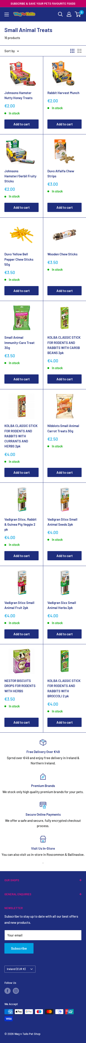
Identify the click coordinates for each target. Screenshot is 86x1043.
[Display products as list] (80, 51)
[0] (78, 14)
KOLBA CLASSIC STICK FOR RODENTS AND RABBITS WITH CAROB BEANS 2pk (63, 345)
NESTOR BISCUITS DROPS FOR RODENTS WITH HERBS (20, 686)
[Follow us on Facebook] (7, 991)
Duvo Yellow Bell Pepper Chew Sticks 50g (18, 259)
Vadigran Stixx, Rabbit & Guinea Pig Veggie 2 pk (20, 524)
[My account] (69, 14)
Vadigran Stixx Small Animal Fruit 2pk (19, 605)
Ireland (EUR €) (16, 969)
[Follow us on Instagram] (16, 991)
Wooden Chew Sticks (62, 254)
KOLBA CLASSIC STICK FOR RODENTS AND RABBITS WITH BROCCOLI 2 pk (63, 688)
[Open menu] (6, 14)
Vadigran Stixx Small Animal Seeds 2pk (62, 521)
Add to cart (21, 124)
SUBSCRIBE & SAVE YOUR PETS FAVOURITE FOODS (43, 3)
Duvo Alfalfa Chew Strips (60, 173)
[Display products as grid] (72, 51)
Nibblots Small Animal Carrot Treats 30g (63, 428)
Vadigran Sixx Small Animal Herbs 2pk (61, 605)
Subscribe (19, 948)
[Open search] (60, 14)
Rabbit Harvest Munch (63, 93)
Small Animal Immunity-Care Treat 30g (19, 342)
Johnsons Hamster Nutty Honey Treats (18, 95)
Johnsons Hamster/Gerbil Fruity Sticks (20, 176)
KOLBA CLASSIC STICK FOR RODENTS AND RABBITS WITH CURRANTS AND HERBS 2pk (20, 436)
